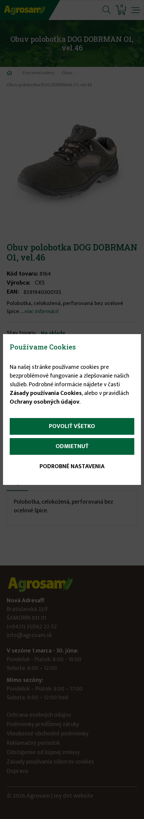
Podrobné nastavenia (72, 467)
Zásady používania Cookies (46, 393)
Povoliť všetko (72, 426)
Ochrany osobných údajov (44, 402)
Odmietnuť (72, 446)
